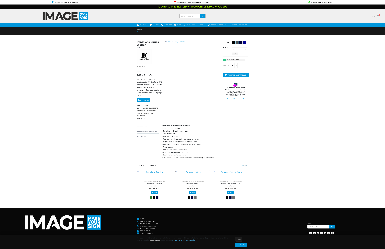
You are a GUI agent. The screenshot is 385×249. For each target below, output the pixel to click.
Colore (226, 42)
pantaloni (141, 116)
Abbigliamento (151, 108)
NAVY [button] (241, 42)
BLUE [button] (244, 42)
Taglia (225, 48)
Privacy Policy (177, 240)
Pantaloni (141, 110)
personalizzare (155, 240)
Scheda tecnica (143, 100)
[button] (242, 165)
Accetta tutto (241, 245)
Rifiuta (239, 239)
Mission (156, 25)
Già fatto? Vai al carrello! (235, 99)
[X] (314, 233)
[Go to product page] (154, 172)
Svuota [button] (235, 53)
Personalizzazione (218, 25)
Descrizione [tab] (142, 126)
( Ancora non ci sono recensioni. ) (147, 69)
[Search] (202, 16)
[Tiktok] (332, 233)
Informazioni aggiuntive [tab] (147, 131)
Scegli (154, 192)
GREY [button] (237, 42)
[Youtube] (318, 233)
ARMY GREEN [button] (151, 197)
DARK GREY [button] (195, 197)
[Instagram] (321, 233)
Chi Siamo (143, 25)
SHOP (179, 25)
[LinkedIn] (325, 233)
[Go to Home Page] (137, 32)
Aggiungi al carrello (237, 75)
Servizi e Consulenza (240, 25)
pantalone (148, 113)
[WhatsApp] (328, 233)
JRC (141, 113)
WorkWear (151, 110)
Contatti (168, 25)
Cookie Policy (191, 240)
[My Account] (373, 16)
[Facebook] (310, 233)
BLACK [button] (233, 42)
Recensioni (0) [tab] (142, 136)
